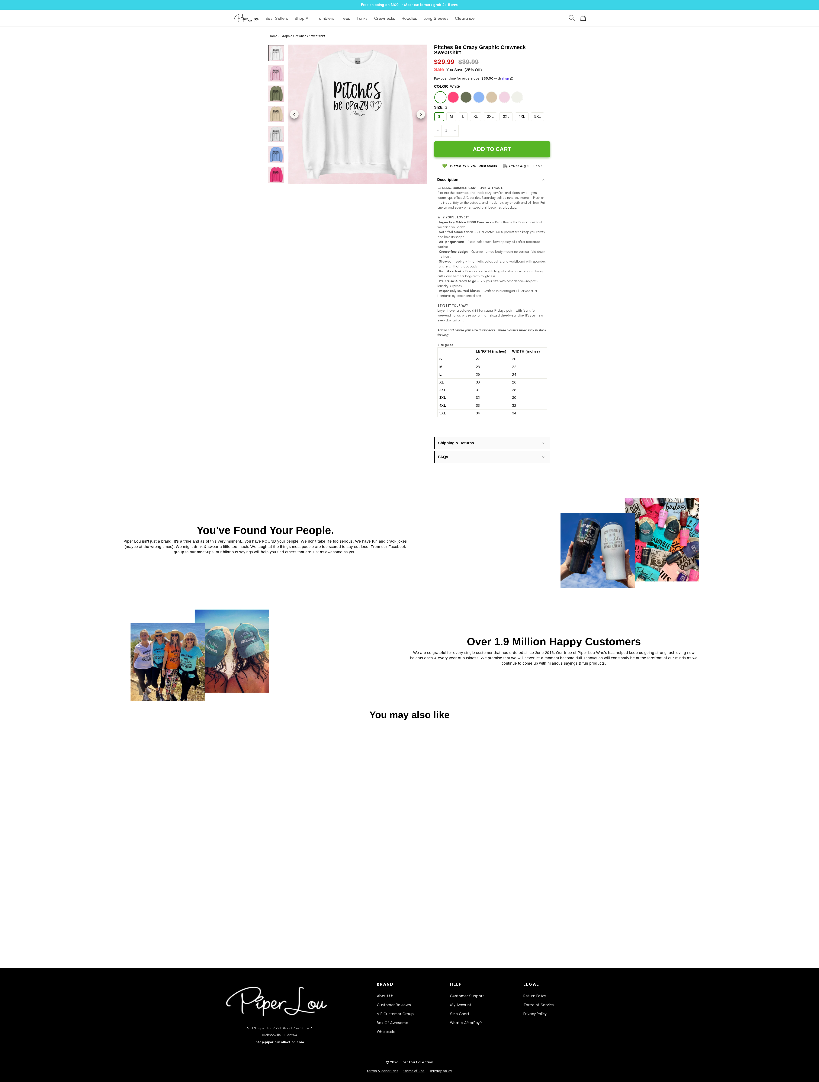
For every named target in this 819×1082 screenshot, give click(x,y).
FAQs (443, 457)
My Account (460, 1004)
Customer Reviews (394, 1004)
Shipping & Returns (456, 443)
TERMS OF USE (413, 1071)
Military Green (466, 97)
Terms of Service (538, 1004)
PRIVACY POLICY (441, 1071)
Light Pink (504, 97)
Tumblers (325, 18)
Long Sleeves (436, 18)
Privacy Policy (535, 1013)
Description (447, 179)
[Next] (421, 114)
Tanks (361, 18)
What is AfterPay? (466, 1022)
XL (475, 117)
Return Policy (534, 995)
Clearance (465, 18)
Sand (491, 97)
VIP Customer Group (395, 1013)
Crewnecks (384, 18)
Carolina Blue (478, 97)
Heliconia (453, 97)
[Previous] (294, 114)
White (440, 97)
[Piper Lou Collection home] (279, 1001)
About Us (385, 995)
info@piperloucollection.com (279, 1042)
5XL (537, 117)
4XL (521, 117)
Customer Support (467, 995)
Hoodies (409, 18)
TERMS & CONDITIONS (382, 1071)
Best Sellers (277, 18)
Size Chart (459, 1013)
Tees (345, 18)
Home (273, 36)
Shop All (302, 18)
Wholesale (386, 1031)
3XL (506, 117)
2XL (490, 117)
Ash (517, 97)
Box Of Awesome (392, 1022)
